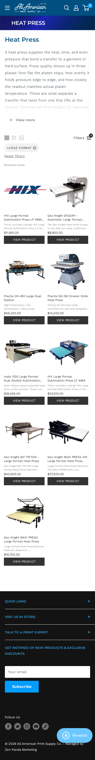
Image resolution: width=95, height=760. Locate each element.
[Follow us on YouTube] (36, 726)
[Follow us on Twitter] (17, 726)
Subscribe (21, 686)
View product (24, 239)
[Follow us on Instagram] (26, 726)
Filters (80, 137)
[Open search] (66, 8)
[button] (7, 138)
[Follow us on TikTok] (45, 726)
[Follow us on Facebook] (8, 726)
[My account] (76, 8)
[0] (86, 8)
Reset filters (14, 156)
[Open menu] (7, 8)
